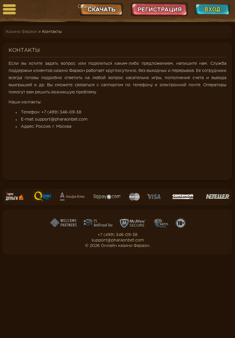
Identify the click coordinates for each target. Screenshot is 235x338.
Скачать (87, 7)
